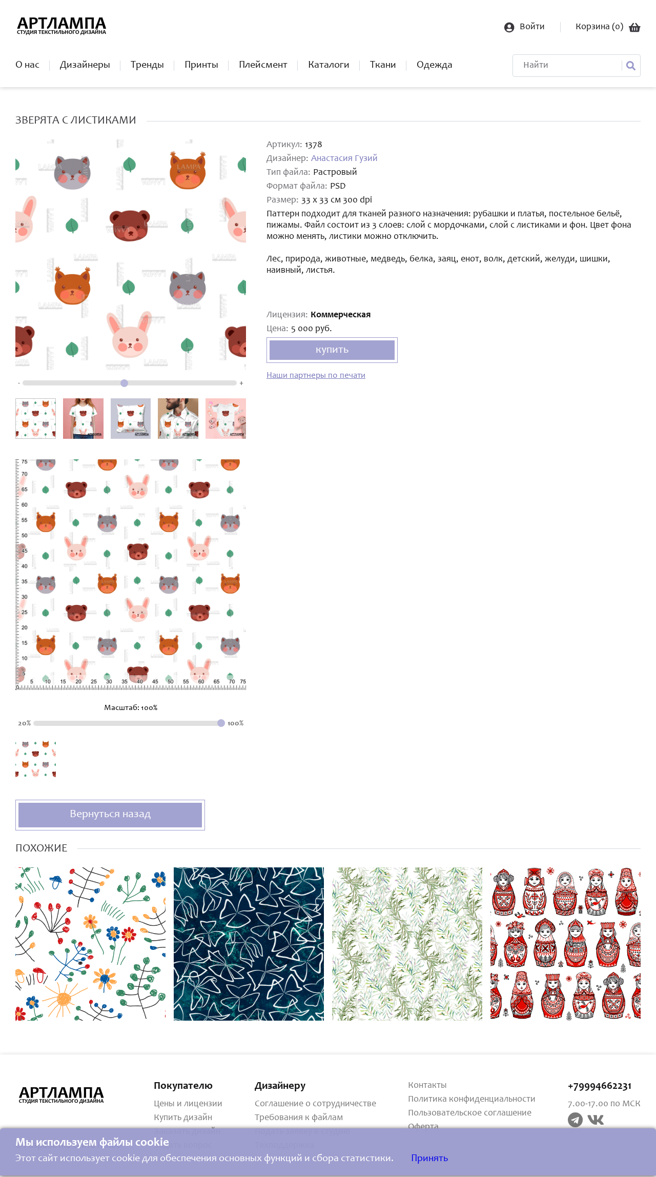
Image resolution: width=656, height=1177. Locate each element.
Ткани (383, 65)
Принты (201, 65)
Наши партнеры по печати (315, 376)
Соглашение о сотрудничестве (315, 1104)
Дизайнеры (85, 65)
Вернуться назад (110, 814)
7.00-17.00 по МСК (604, 1104)
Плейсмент (263, 65)
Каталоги (329, 65)
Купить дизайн (183, 1118)
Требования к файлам (299, 1118)
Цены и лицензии (188, 1104)
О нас (27, 65)
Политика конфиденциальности (472, 1099)
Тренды (147, 65)
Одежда (435, 65)
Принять (429, 1159)
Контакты (427, 1085)
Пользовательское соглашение (469, 1113)
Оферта (423, 1127)
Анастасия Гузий (344, 159)
